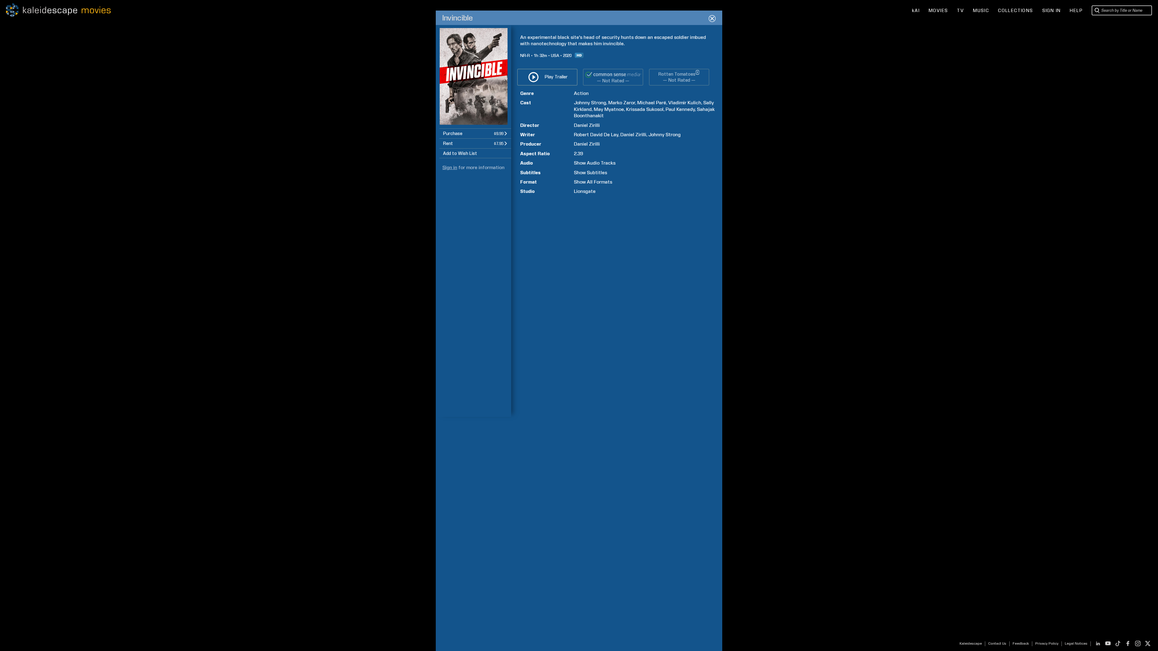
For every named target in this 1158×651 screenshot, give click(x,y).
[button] (475, 133)
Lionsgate (585, 191)
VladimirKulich (684, 102)
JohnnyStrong (590, 102)
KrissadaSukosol (644, 109)
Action (581, 93)
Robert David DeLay (596, 134)
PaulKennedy (680, 109)
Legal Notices (1076, 643)
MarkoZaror (621, 102)
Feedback (1021, 643)
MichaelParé (651, 102)
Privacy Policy (1046, 643)
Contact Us (997, 643)
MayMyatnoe (609, 109)
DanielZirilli (587, 125)
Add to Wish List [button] (460, 153)
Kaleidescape (971, 643)
